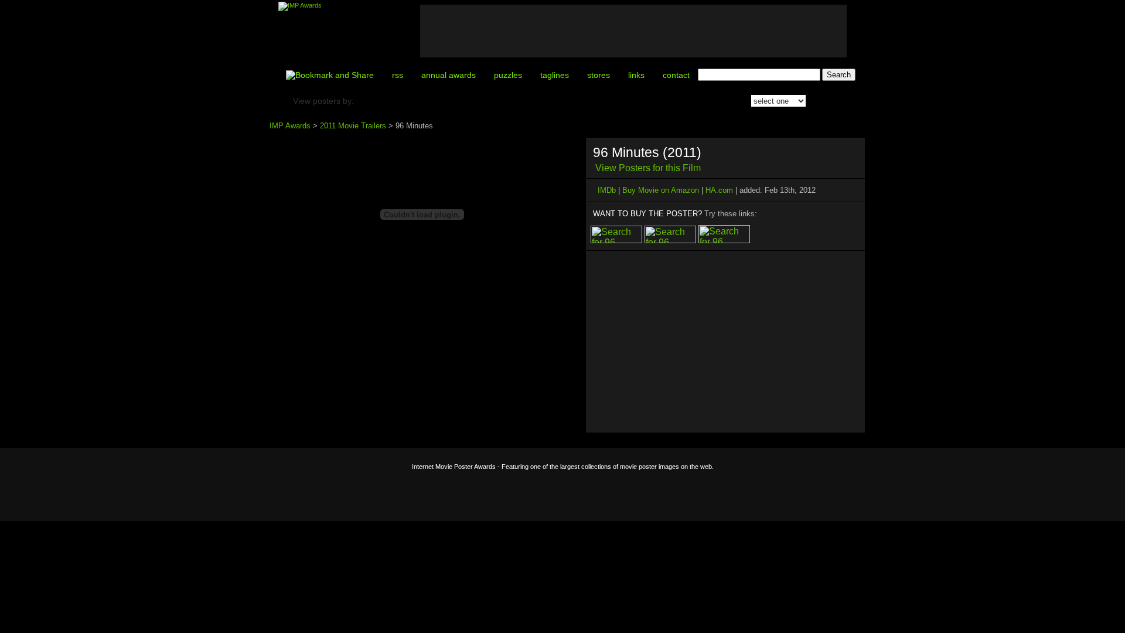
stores (598, 75)
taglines (554, 75)
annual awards (448, 75)
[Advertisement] (633, 31)
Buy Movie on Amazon (660, 190)
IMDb (607, 190)
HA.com (719, 190)
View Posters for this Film (648, 168)
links (636, 75)
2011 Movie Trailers (353, 125)
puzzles (508, 75)
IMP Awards (290, 125)
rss (397, 75)
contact (676, 75)
